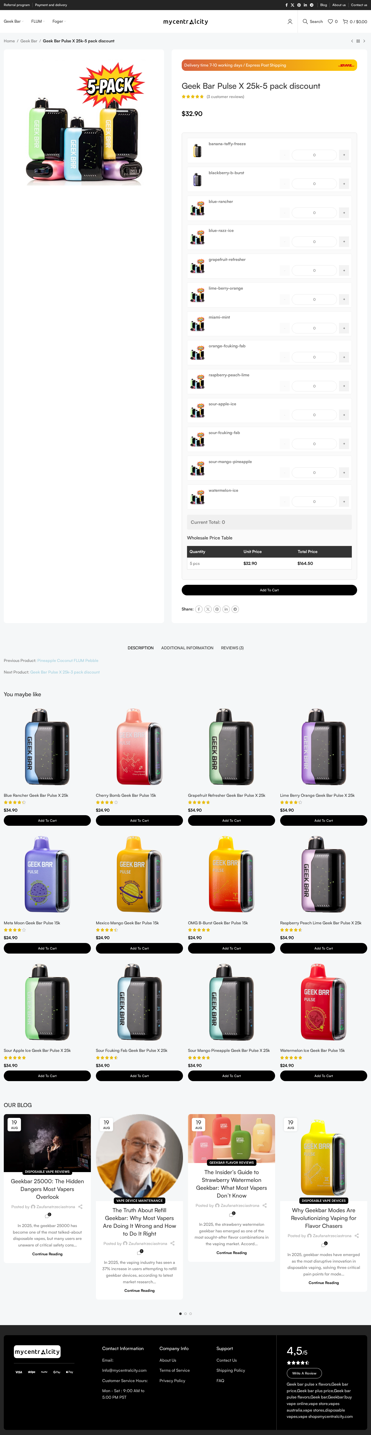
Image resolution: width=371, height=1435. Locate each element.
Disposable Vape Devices (324, 1201)
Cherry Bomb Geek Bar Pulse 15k (126, 795)
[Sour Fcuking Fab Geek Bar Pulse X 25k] (139, 1002)
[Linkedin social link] (305, 5)
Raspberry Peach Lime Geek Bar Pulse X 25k (320, 922)
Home (9, 40)
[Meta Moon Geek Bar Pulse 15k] (47, 874)
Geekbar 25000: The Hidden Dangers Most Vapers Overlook (47, 1189)
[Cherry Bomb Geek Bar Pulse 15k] (139, 746)
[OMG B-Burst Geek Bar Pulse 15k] (231, 874)
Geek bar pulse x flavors (309, 1384)
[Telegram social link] (311, 5)
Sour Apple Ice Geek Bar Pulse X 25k (37, 1050)
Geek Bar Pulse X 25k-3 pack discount (65, 672)
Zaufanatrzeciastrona (56, 1206)
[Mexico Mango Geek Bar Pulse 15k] (139, 874)
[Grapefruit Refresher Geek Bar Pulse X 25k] (231, 746)
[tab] (141, 647)
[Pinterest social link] (299, 5)
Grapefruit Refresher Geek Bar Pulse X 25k (226, 795)
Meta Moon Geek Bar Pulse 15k (32, 922)
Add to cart (269, 590)
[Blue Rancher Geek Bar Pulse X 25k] (47, 746)
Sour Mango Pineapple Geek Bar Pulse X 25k (229, 1050)
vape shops (308, 1416)
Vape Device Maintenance (139, 1201)
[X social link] (292, 5)
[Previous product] (352, 41)
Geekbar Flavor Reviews (231, 1163)
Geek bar (318, 1396)
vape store (318, 1403)
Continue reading (47, 1253)
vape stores (313, 1410)
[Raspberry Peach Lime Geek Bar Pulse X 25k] (323, 874)
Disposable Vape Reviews (47, 1172)
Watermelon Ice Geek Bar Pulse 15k (312, 1050)
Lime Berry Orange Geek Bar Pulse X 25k (317, 795)
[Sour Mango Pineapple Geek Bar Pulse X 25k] (231, 1002)
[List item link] (127, 1360)
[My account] (290, 21)
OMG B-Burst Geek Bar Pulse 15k (218, 922)
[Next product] (364, 41)
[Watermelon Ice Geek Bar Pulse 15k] (323, 1002)
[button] (180, 1313)
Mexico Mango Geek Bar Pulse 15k (127, 922)
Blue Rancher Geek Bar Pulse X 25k (36, 795)
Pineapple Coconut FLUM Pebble (67, 660)
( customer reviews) (225, 96)
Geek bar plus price (315, 1390)
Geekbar (336, 1396)
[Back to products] (358, 41)
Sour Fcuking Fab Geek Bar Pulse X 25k (131, 1050)
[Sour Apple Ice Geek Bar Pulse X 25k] (47, 1002)
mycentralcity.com (336, 1416)
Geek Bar (28, 40)
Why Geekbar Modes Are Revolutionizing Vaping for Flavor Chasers (323, 1218)
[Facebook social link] (286, 5)
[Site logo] (185, 20)
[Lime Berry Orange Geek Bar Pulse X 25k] (323, 746)
